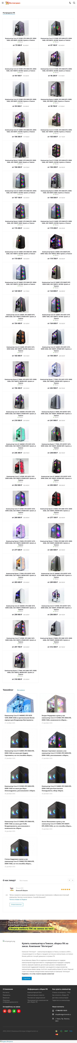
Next (72, 880)
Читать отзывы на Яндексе (18, 899)
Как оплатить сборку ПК (60, 995)
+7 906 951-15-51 (61, 1010)
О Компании (8, 989)
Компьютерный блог (35, 992)
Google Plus (9, 1011)
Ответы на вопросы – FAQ (61, 992)
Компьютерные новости (36, 995)
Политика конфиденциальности (10, 1001)
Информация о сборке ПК (38, 989)
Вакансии (6, 998)
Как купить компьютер (61, 989)
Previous (69, 880)
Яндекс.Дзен (19, 1011)
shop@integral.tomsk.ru (63, 1014)
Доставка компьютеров (60, 998)
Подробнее (26, 978)
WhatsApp (14, 1011)
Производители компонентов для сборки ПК (38, 1001)
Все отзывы (24, 880)
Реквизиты (6, 995)
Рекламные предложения (36, 998)
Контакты (6, 992)
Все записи (21, 690)
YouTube (5, 1011)
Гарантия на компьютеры (61, 1000)
